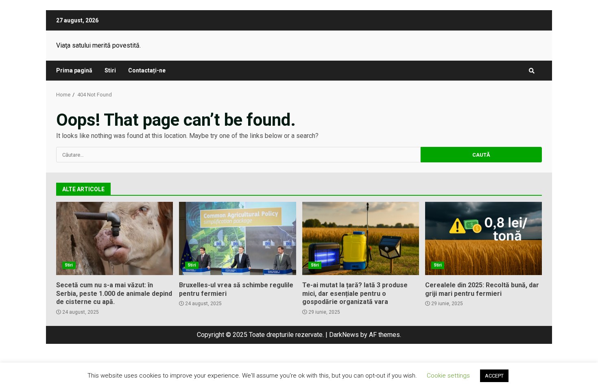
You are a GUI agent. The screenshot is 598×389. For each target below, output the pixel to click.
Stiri (110, 70)
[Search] (532, 71)
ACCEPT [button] (494, 376)
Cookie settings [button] (448, 375)
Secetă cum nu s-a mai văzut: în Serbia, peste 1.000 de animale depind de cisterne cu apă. (114, 238)
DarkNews (344, 335)
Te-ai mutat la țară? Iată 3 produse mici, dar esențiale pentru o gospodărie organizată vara (360, 238)
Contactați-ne (147, 70)
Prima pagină (74, 70)
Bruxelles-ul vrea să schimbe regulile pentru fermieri (237, 238)
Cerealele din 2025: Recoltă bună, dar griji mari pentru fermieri (483, 238)
